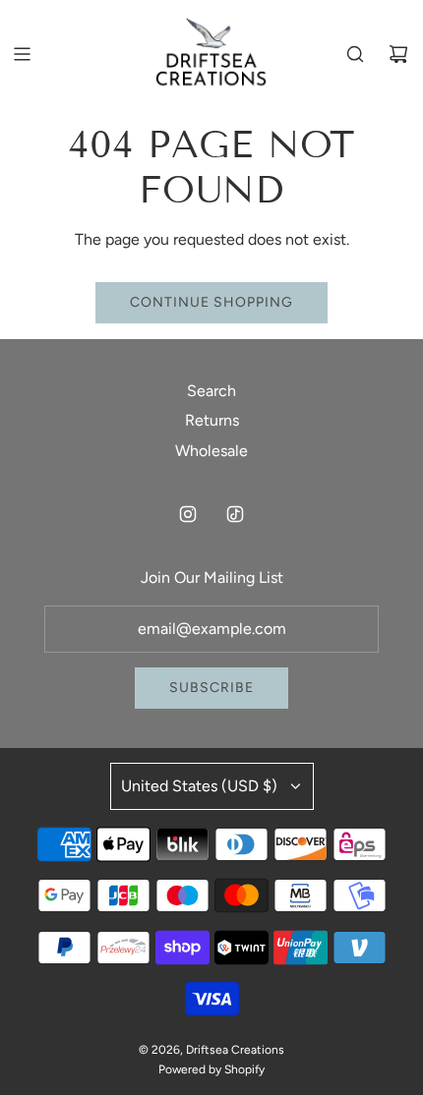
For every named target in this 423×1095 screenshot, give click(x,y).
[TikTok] (235, 514)
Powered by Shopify (211, 1069)
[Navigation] (21, 54)
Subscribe (211, 687)
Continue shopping (211, 302)
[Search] (355, 54)
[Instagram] (188, 514)
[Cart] (398, 54)
